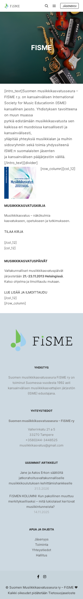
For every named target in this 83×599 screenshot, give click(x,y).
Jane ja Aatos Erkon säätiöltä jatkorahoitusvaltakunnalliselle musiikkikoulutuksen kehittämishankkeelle (40, 478)
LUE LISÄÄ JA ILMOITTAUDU (25, 292)
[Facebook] (38, 576)
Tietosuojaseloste (61, 593)
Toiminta (41, 545)
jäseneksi (69, 6)
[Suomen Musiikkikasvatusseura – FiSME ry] (12, 6)
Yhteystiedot (41, 550)
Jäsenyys (41, 539)
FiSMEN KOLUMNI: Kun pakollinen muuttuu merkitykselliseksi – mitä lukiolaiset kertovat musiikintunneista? (41, 501)
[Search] (46, 6)
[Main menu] (54, 6)
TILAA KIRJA (13, 232)
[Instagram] (44, 576)
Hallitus (41, 555)
